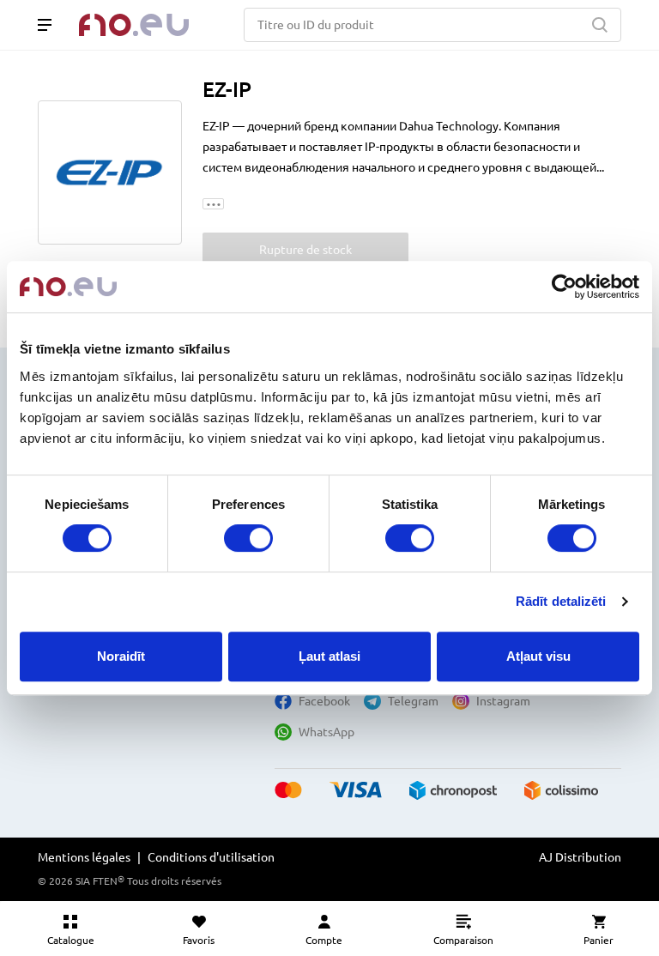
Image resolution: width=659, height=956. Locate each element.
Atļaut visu (538, 656)
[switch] (248, 538)
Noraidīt (121, 656)
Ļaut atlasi (329, 656)
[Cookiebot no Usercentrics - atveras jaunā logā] (564, 287)
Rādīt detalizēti (561, 601)
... (213, 203)
